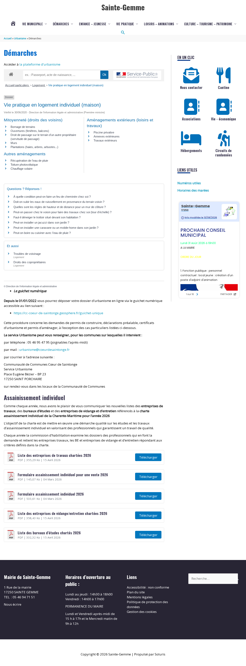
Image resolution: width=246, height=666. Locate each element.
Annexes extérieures (107, 136)
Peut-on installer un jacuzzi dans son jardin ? (41, 222)
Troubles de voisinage (27, 253)
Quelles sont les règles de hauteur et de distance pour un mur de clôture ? (59, 207)
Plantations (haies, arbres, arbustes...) (34, 147)
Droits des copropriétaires (29, 262)
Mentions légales (140, 597)
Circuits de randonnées (223, 152)
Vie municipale (32, 24)
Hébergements (191, 150)
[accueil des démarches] (11, 74)
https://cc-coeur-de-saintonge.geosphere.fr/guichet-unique (58, 313)
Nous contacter (191, 87)
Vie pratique (125, 24)
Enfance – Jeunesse (92, 24)
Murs (14, 143)
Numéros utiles (189, 183)
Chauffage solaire (21, 168)
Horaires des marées (193, 190)
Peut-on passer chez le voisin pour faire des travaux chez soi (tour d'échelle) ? (62, 212)
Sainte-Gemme (123, 7)
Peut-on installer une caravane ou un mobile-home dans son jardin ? (55, 227)
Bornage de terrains (23, 126)
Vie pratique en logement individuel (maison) (75, 85)
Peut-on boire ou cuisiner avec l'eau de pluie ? (42, 232)
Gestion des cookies (142, 611)
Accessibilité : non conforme (148, 587)
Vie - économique (223, 118)
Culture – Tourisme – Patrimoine (208, 24)
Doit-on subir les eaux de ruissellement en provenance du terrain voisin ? (58, 201)
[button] (123, 32)
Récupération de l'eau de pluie (29, 160)
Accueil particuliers (17, 85)
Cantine (223, 87)
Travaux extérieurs (105, 140)
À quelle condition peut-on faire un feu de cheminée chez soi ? (52, 196)
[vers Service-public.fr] (137, 75)
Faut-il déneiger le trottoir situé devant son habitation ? (47, 217)
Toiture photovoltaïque (24, 164)
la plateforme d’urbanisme (39, 64)
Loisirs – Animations (159, 24)
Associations (191, 118)
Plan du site (136, 592)
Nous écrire (12, 604)
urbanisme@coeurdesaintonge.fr (44, 349)
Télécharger (148, 457)
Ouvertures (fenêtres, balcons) (30, 130)
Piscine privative (104, 132)
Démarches (61, 24)
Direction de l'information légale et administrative (31, 286)
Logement (39, 85)
